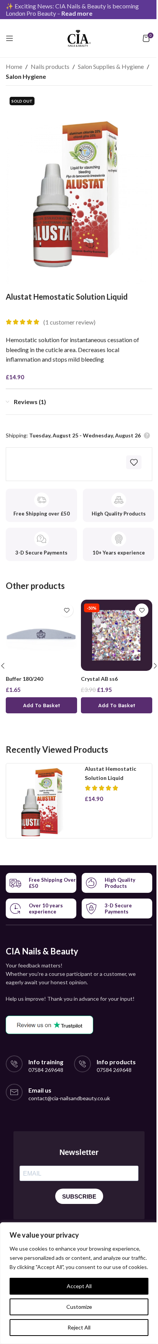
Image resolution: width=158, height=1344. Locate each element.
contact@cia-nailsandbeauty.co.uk (69, 1098)
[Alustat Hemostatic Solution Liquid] (43, 800)
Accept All (79, 1286)
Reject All (79, 1327)
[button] (41, 705)
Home (14, 66)
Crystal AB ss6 (99, 678)
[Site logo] (79, 37)
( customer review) (69, 322)
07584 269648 (45, 1070)
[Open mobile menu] (9, 38)
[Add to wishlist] (134, 462)
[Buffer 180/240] (41, 635)
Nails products (50, 66)
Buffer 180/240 (24, 678)
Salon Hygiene (26, 76)
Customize (79, 1306)
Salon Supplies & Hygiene (111, 66)
